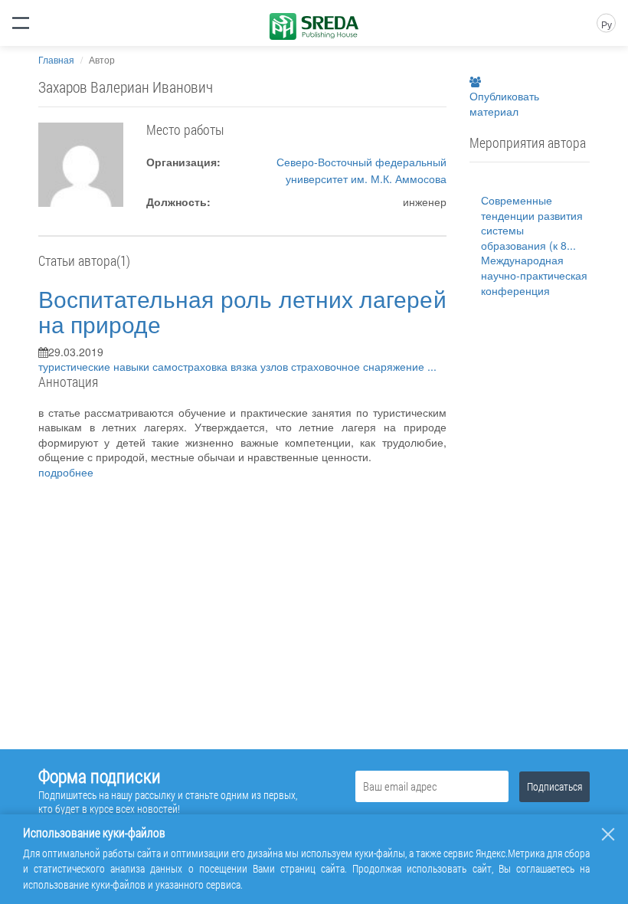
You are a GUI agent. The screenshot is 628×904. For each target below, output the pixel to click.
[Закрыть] (608, 834)
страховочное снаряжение (359, 366)
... (432, 366)
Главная (56, 59)
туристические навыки (95, 366)
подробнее (65, 472)
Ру (606, 24)
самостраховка (191, 366)
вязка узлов (261, 366)
